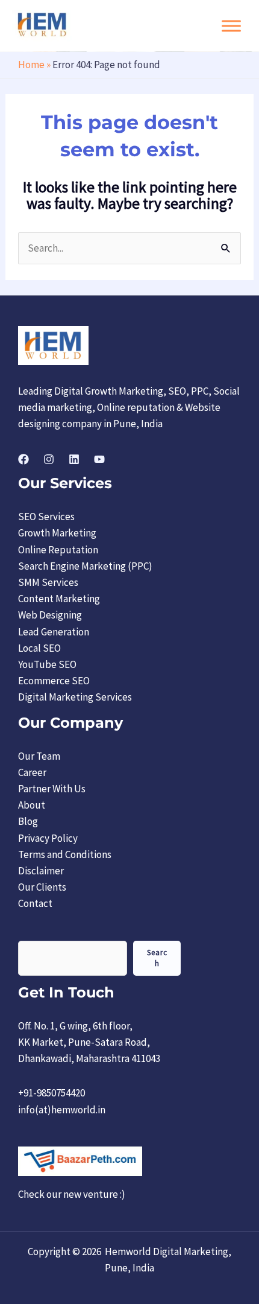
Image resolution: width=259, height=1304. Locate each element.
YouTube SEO (47, 664)
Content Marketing (59, 598)
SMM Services (48, 582)
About (31, 805)
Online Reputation (58, 549)
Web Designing (50, 615)
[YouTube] (99, 459)
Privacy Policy (48, 838)
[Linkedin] (74, 459)
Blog (28, 821)
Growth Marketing (57, 532)
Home (31, 64)
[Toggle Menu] (231, 25)
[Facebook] (23, 459)
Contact (35, 903)
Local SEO (39, 648)
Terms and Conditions (64, 854)
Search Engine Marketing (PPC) (85, 566)
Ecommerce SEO (54, 680)
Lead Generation (53, 631)
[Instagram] (48, 459)
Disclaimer (41, 870)
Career (32, 772)
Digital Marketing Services (75, 697)
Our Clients (42, 887)
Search (157, 957)
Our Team (39, 756)
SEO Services (46, 516)
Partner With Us (52, 788)
